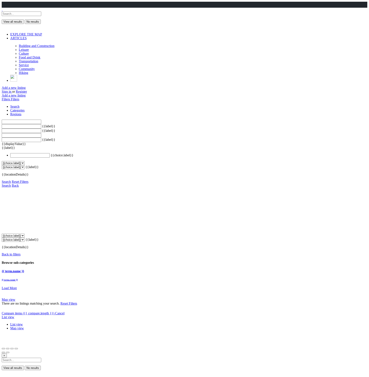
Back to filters (11, 254)
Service (24, 65)
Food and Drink (29, 57)
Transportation (28, 61)
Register (21, 91)
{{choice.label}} (62, 155)
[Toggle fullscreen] (12, 348)
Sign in (7, 91)
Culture (24, 53)
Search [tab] (14, 106)
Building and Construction (36, 46)
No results (32, 21)
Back (15, 185)
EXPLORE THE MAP (26, 34)
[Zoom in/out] (16, 348)
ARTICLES (18, 38)
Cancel (59, 313)
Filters (6, 99)
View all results (12, 21)
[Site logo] (2, 9)
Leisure (24, 49)
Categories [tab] (17, 110)
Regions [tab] (15, 114)
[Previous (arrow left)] (3, 352)
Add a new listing (14, 87)
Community (27, 69)
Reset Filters (20, 181)
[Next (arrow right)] (7, 352)
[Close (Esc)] (3, 348)
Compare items (28, 313)
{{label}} (48, 126)
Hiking (23, 73)
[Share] (7, 348)
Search (6, 181)
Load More (9, 288)
